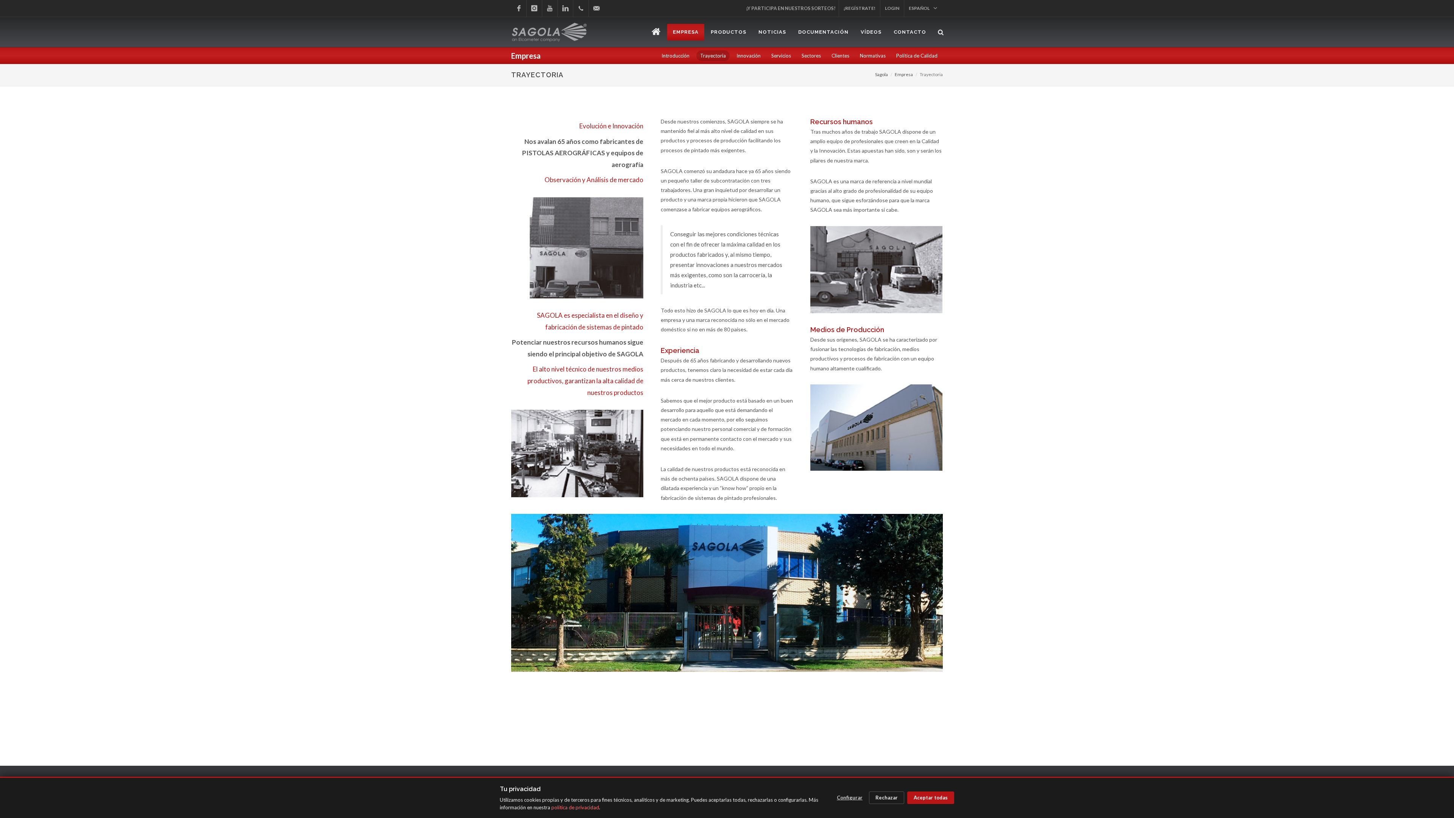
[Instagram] (534, 8)
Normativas (873, 56)
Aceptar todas (931, 798)
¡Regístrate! (859, 8)
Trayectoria (713, 56)
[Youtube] (549, 8)
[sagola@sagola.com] (596, 8)
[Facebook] (518, 8)
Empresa (904, 74)
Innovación (748, 56)
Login (892, 8)
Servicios (781, 56)
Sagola (881, 74)
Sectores (811, 56)
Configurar (850, 798)
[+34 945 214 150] (580, 8)
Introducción (675, 56)
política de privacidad (575, 807)
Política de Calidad (917, 56)
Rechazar (886, 798)
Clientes (840, 56)
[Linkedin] (565, 8)
